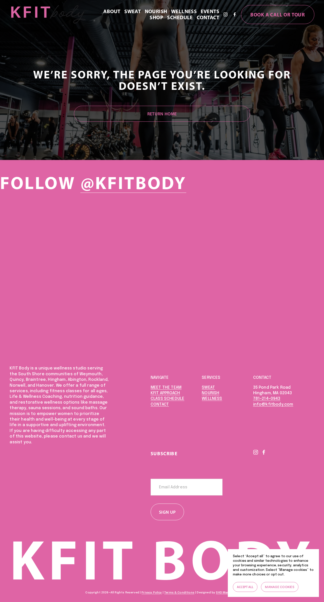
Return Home (162, 113)
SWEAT (208, 387)
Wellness (184, 11)
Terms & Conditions (179, 592)
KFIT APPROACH (165, 393)
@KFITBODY (133, 182)
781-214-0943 (266, 399)
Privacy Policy (151, 592)
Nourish (156, 11)
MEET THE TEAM (166, 387)
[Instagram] (225, 14)
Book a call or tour (277, 14)
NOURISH (210, 393)
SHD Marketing (227, 592)
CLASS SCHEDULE (167, 399)
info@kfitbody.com (273, 404)
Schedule (180, 17)
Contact (208, 17)
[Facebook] (234, 14)
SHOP (156, 17)
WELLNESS (212, 399)
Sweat (132, 11)
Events (210, 11)
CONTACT (160, 404)
